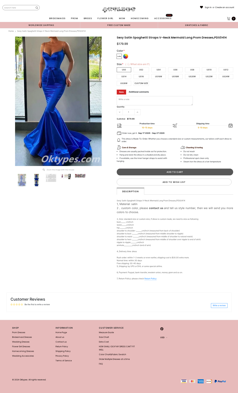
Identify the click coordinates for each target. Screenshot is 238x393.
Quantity (121, 106)
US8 (192, 69)
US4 (159, 69)
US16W (158, 76)
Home (11, 31)
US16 (141, 76)
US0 (124, 69)
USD (162, 337)
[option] (41, 25)
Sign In (208, 7)
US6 (175, 69)
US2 (141, 69)
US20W (192, 76)
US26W (123, 83)
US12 (225, 69)
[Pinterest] (161, 329)
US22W (209, 76)
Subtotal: (121, 118)
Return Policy (150, 278)
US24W (225, 76)
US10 (209, 69)
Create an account (224, 7)
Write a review (219, 305)
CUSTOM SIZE (141, 83)
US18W (175, 76)
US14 (123, 76)
